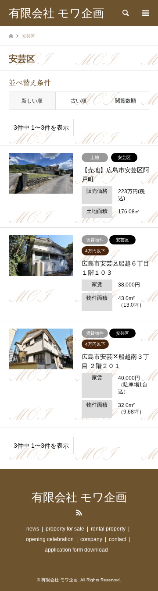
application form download (76, 550)
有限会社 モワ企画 (79, 497)
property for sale (65, 529)
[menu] (145, 13)
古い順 (78, 101)
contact (117, 539)
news (32, 529)
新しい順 (32, 101)
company (91, 539)
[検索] (125, 13)
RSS (79, 513)
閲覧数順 (125, 101)
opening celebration (50, 539)
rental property (108, 529)
